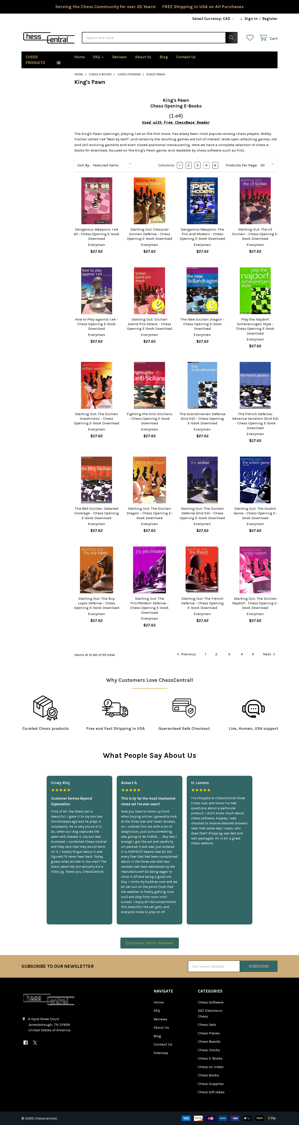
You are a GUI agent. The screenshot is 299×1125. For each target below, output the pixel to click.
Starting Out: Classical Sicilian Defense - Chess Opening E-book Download (149, 234)
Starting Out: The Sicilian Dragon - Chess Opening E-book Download (149, 513)
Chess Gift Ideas (211, 1092)
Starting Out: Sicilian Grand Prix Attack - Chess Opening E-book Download (149, 324)
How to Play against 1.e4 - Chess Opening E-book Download (96, 324)
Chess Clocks (209, 1050)
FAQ (96, 57)
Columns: (166, 165)
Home (79, 57)
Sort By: (83, 165)
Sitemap (161, 1053)
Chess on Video (210, 1067)
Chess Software (210, 1002)
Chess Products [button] (35, 60)
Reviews (119, 57)
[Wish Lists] (251, 37)
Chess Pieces (209, 1033)
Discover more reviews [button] (149, 942)
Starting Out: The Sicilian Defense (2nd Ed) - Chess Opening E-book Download (202, 513)
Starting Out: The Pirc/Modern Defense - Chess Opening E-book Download (149, 605)
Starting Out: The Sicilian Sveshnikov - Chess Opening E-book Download (96, 418)
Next (267, 654)
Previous (188, 654)
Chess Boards (209, 1041)
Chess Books (208, 1075)
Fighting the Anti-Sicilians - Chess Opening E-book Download (149, 418)
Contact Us (186, 57)
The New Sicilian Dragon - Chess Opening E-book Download (202, 324)
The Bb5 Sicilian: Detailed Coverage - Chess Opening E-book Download (96, 513)
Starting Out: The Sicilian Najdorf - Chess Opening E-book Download (255, 603)
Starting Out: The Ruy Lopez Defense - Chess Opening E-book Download (96, 603)
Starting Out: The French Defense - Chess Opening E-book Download (202, 603)
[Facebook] (25, 1043)
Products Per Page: (242, 165)
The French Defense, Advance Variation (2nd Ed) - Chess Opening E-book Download (255, 421)
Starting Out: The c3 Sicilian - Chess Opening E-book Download (255, 234)
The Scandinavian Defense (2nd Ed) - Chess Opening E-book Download (202, 418)
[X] (35, 1043)
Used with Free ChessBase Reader (176, 122)
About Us (143, 57)
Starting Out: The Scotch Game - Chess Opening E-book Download (255, 513)
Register (270, 18)
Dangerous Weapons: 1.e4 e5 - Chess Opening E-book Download (97, 234)
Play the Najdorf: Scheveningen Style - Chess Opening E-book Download (255, 326)
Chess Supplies (211, 1083)
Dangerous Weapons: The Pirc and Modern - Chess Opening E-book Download (202, 234)
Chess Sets (207, 1024)
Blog (164, 57)
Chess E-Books (210, 1058)
